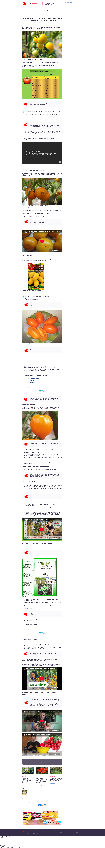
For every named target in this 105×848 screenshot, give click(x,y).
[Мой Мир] (45, 805)
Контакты (71, 2)
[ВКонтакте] (39, 805)
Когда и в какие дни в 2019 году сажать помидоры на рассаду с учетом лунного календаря (27, 780)
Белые (31, 387)
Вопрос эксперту (66, 2)
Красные (32, 376)
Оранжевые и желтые (34, 378)
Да (30, 626)
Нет (31, 627)
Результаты (42, 391)
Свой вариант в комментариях (36, 629)
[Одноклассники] (42, 805)
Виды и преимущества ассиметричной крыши (50, 4)
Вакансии (45, 833)
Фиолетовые (32, 382)
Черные (31, 385)
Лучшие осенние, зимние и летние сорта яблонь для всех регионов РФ (56, 779)
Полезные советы (24, 776)
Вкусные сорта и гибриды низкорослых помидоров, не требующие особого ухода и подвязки (41, 780)
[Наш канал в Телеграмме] (42, 824)
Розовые (32, 380)
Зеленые (32, 384)
